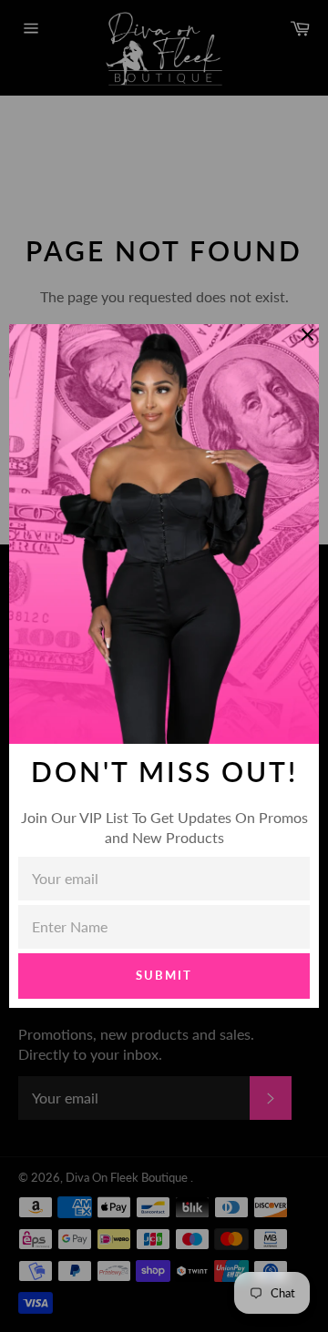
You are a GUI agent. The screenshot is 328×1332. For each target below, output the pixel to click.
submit (164, 975)
